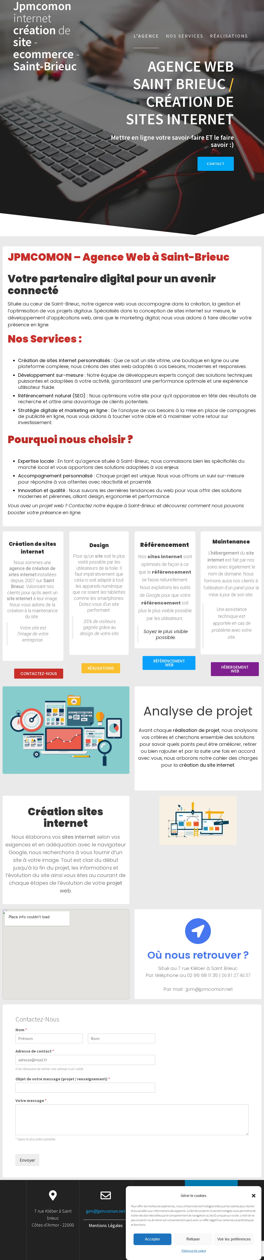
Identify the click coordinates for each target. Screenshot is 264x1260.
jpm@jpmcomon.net (105, 1211)
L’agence (146, 36)
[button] (253, 1195)
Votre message (31, 1100)
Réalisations (229, 36)
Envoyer (27, 1160)
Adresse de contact (34, 1051)
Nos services (184, 36)
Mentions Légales (106, 1225)
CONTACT (216, 163)
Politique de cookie (194, 1251)
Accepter (152, 1239)
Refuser (193, 1239)
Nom (21, 1029)
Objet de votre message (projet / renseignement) (62, 1078)
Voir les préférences (234, 1239)
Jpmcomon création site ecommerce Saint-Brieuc (46, 36)
